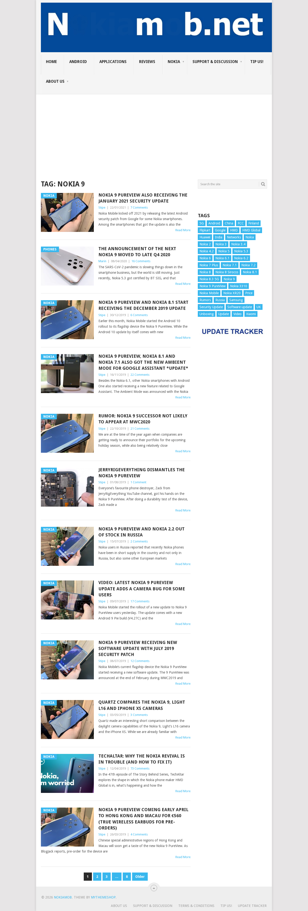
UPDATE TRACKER (252, 906)
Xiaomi (251, 314)
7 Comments (139, 207)
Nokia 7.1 (230, 265)
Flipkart (204, 230)
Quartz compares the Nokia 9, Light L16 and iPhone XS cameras (141, 705)
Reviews (147, 61)
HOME (51, 61)
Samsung (236, 300)
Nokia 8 (205, 272)
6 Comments (139, 315)
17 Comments (139, 601)
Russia (220, 300)
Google (220, 230)
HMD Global (251, 230)
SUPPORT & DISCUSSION (215, 61)
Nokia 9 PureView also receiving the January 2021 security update (142, 198)
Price (248, 293)
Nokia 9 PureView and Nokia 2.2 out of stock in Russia (141, 531)
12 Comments (139, 661)
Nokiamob (63, 897)
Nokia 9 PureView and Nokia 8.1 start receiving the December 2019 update (143, 305)
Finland (253, 223)
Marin (102, 261)
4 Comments (139, 834)
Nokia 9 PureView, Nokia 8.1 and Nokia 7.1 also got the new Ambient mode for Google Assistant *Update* (143, 362)
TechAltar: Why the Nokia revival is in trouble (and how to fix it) (141, 758)
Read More (183, 230)
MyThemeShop (103, 897)
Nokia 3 (221, 244)
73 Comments (139, 768)
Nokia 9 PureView (212, 286)
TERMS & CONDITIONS (196, 906)
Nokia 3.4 (238, 244)
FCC (241, 223)
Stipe (101, 207)
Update (223, 314)
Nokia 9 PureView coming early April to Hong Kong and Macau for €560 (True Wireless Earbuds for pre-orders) (143, 818)
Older (140, 877)
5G (201, 223)
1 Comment (138, 482)
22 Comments (139, 374)
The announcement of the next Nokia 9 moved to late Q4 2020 (137, 251)
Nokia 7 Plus (208, 265)
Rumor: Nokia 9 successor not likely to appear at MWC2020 (142, 418)
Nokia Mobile (209, 293)
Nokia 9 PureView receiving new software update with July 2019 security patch (137, 648)
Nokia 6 (205, 258)
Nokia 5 (224, 251)
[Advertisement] (154, 128)
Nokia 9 (229, 279)
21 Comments (139, 428)
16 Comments (140, 261)
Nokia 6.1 (222, 258)
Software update (239, 307)
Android (78, 61)
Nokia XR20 (232, 293)
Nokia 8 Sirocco (226, 272)
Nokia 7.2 (248, 265)
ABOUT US (55, 81)
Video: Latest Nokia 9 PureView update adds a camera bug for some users (141, 588)
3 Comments (139, 715)
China (229, 223)
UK (259, 307)
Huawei (204, 237)
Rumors (205, 300)
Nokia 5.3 (241, 251)
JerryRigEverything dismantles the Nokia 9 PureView (141, 472)
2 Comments (139, 541)
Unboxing (206, 314)
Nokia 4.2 (206, 251)
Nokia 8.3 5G (209, 279)
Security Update (211, 307)
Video (237, 314)
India (218, 237)
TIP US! (256, 61)
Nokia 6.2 (241, 258)
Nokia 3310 (238, 286)
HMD (234, 230)
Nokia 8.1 (250, 272)
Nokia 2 (205, 244)
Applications (113, 61)
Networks (234, 237)
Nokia (174, 61)
